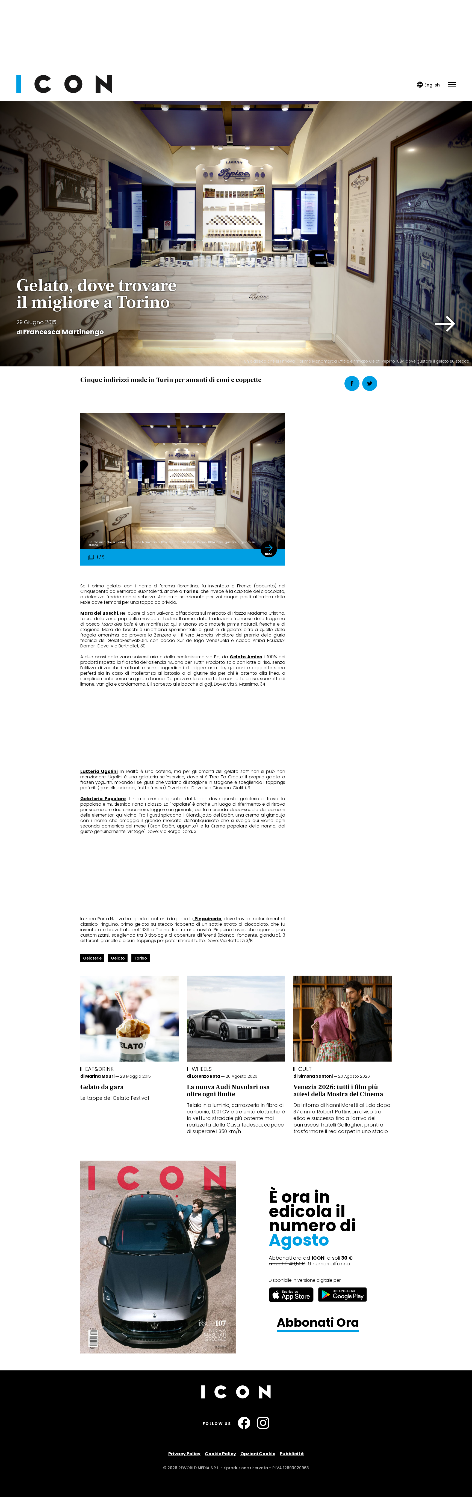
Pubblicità (292, 1454)
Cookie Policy (220, 1454)
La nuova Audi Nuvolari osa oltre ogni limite (228, 1090)
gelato (118, 958)
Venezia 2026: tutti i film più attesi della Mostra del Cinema (338, 1090)
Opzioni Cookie (257, 1454)
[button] (445, 324)
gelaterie (92, 958)
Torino (140, 958)
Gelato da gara (102, 1087)
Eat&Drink (99, 1069)
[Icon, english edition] (428, 85)
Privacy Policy (184, 1454)
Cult (305, 1069)
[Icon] (64, 91)
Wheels (202, 1069)
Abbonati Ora (318, 1323)
